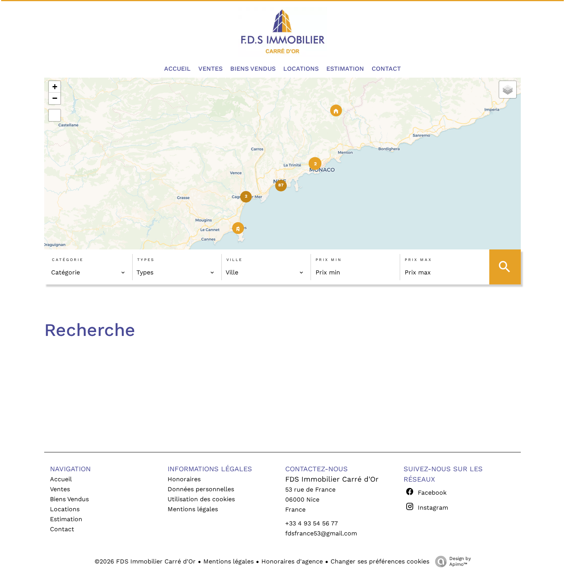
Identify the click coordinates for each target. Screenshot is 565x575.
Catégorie (67, 260)
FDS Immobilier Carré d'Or (332, 479)
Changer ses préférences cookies (380, 561)
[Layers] (507, 89)
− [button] (54, 98)
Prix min (329, 260)
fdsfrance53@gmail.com (321, 533)
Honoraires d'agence (292, 561)
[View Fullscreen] (54, 115)
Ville (234, 260)
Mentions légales (228, 561)
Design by (460, 561)
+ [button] (54, 86)
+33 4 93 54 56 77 (311, 523)
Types (146, 260)
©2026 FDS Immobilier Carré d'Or (145, 561)
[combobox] (88, 272)
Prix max (418, 260)
